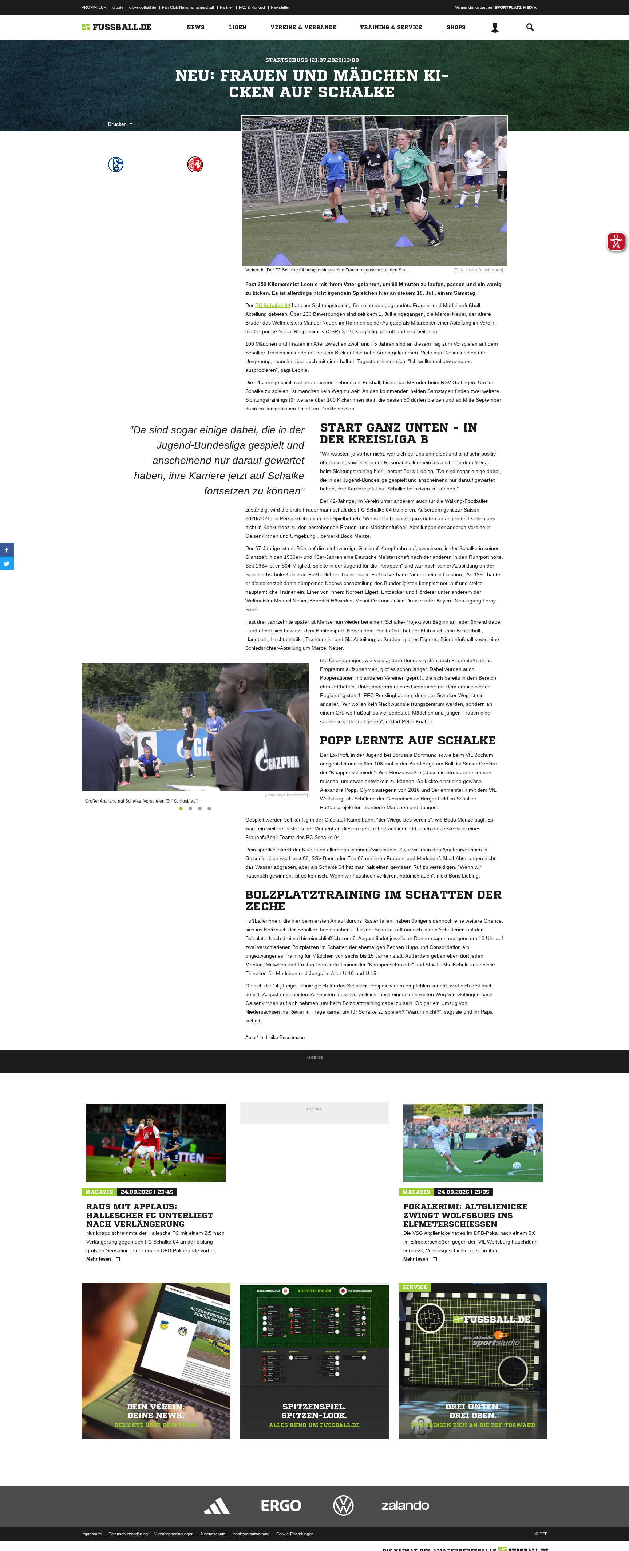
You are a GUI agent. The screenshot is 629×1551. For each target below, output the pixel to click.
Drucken (118, 124)
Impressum (92, 1534)
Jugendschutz (212, 1534)
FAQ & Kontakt (252, 7)
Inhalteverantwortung (250, 1534)
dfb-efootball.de (142, 7)
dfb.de (117, 7)
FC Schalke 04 (272, 305)
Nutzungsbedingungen (173, 1534)
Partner (226, 7)
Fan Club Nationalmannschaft (188, 7)
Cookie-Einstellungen (294, 1534)
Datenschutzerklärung (128, 1534)
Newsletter (280, 7)
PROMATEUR (94, 7)
